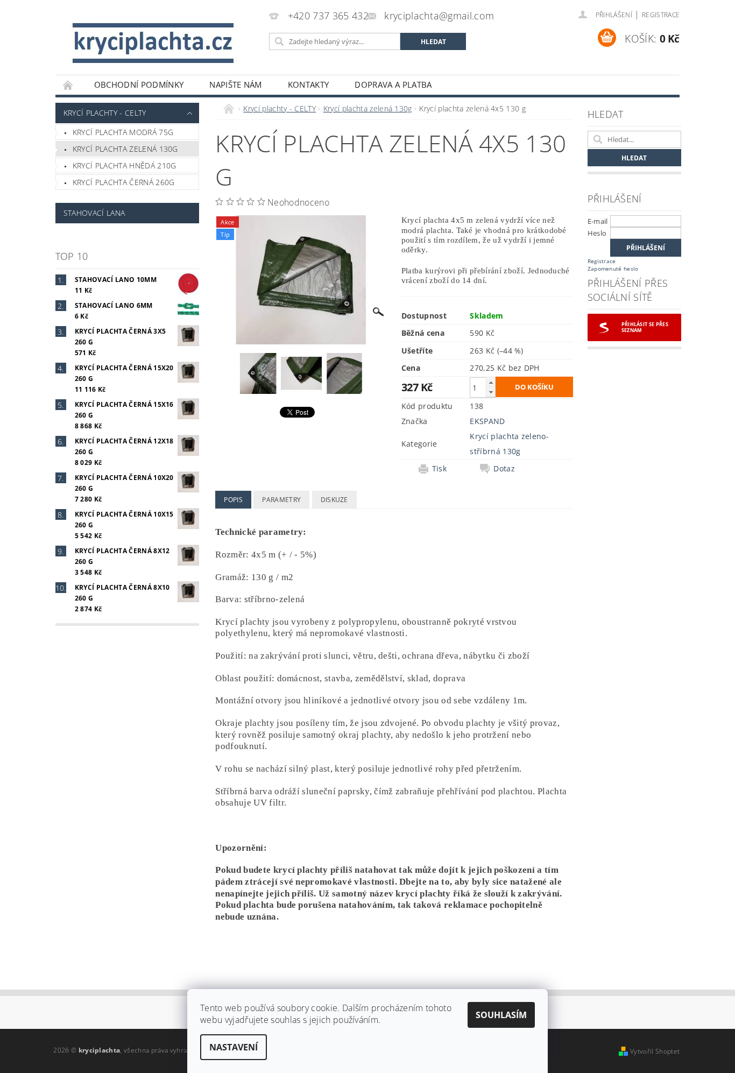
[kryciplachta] (155, 42)
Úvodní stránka (68, 84)
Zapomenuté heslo (613, 268)
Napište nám (235, 84)
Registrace (661, 14)
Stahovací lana (94, 213)
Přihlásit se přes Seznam (644, 327)
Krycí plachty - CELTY (104, 113)
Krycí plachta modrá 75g (123, 132)
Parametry (281, 499)
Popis (233, 499)
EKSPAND (487, 421)
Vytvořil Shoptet (655, 1051)
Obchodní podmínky (138, 84)
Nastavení (233, 1047)
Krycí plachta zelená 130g (125, 149)
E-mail (598, 221)
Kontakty (308, 84)
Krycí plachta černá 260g (124, 182)
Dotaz (504, 469)
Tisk (439, 469)
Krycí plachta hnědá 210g (124, 165)
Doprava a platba (393, 84)
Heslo (597, 233)
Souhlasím (501, 1015)
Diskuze (334, 499)
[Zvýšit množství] (491, 382)
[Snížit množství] (491, 392)
